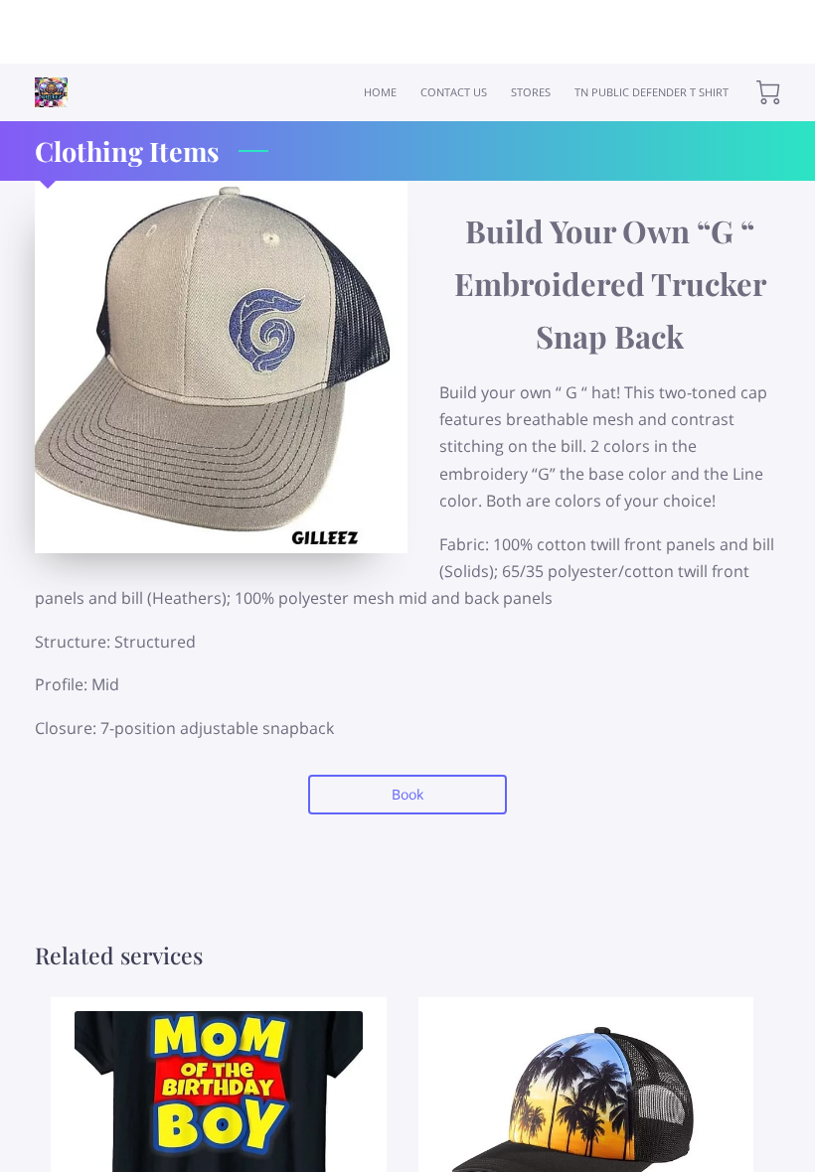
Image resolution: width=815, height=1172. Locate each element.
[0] (768, 92)
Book (407, 794)
